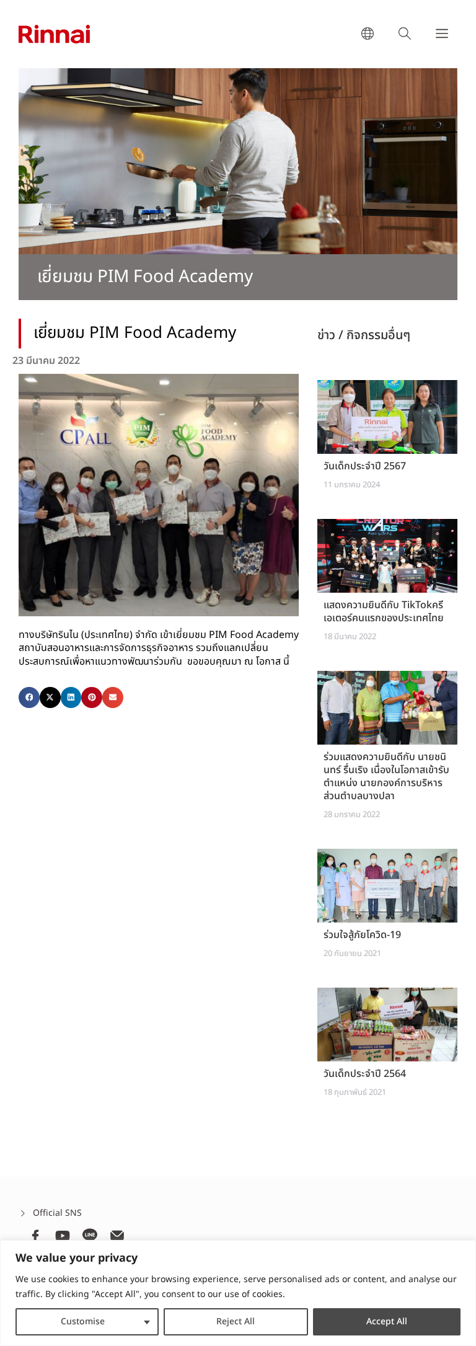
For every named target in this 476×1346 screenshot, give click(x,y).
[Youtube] (62, 1235)
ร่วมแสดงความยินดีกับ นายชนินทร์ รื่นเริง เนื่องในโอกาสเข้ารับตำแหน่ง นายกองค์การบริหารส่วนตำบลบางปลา (386, 777)
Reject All (235, 1321)
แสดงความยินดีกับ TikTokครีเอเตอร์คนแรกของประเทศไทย (384, 612)
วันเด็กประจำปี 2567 (365, 466)
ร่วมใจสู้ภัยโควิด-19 (362, 935)
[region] (238, 1293)
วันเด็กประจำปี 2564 (365, 1073)
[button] (29, 697)
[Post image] (387, 417)
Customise (83, 1321)
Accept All (386, 1321)
